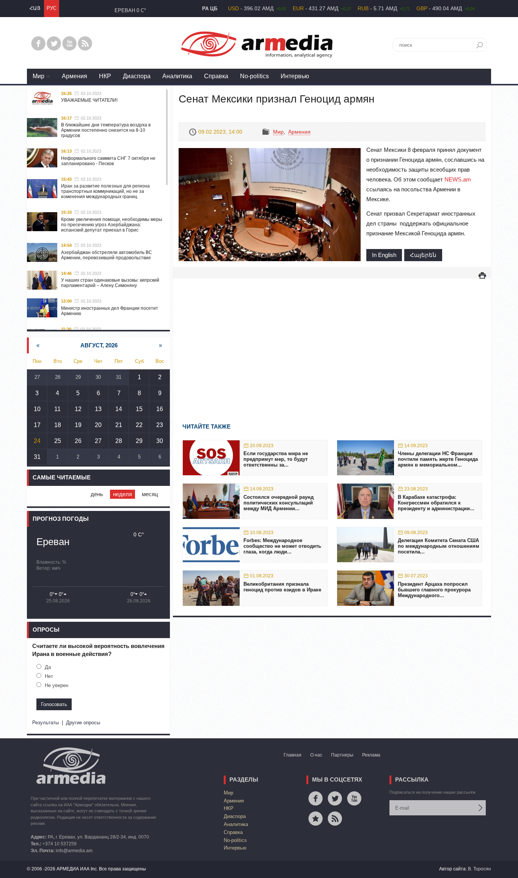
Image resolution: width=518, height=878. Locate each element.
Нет (49, 676)
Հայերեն (423, 255)
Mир (38, 76)
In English (384, 255)
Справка (216, 76)
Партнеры (342, 755)
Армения (74, 76)
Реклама (371, 755)
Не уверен (56, 685)
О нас (316, 755)
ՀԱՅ (35, 8)
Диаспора (137, 76)
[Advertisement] (332, 340)
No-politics (254, 76)
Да (48, 667)
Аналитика (177, 76)
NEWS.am (457, 179)
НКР (105, 76)
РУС (52, 8)
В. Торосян (479, 869)
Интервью (295, 76)
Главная (292, 755)
